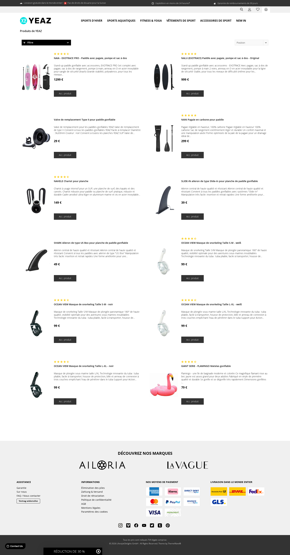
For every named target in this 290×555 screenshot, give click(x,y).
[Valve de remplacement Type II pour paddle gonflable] (36, 138)
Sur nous (22, 491)
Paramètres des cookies (94, 511)
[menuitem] (266, 9)
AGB (83, 503)
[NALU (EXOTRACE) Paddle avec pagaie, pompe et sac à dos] (163, 77)
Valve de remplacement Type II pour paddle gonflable (84, 119)
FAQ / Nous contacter (28, 495)
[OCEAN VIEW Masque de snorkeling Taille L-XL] (163, 323)
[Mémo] (257, 10)
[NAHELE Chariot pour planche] (36, 200)
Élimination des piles (93, 487)
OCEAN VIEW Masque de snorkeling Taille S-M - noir (83, 304)
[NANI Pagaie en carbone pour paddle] (163, 138)
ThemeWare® (174, 543)
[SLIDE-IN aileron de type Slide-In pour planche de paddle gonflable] (163, 200)
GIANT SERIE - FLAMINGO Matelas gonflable (206, 366)
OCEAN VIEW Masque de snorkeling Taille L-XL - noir (84, 366)
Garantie (21, 487)
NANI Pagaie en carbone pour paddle (202, 119)
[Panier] (266, 10)
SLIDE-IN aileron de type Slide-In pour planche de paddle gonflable (219, 181)
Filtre (30, 42)
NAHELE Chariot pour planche (71, 181)
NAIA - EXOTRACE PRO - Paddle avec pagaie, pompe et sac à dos (90, 58)
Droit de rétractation (92, 495)
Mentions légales (90, 507)
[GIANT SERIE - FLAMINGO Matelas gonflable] (163, 385)
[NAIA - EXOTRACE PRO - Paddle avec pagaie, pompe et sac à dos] (36, 77)
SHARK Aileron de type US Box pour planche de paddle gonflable (91, 242)
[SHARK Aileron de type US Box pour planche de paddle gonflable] (36, 261)
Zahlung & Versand (92, 491)
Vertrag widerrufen (28, 501)
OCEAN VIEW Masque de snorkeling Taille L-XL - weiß (211, 304)
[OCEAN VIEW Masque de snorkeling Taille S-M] (163, 261)
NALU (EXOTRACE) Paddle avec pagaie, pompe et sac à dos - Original (220, 58)
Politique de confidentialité (96, 499)
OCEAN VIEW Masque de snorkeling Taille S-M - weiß (211, 242)
